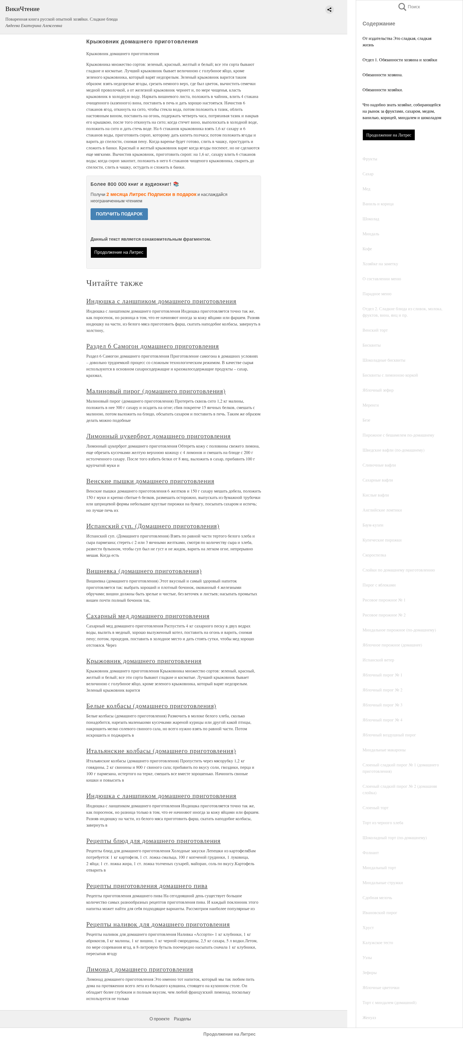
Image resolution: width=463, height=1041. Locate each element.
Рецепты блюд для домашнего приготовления (153, 840)
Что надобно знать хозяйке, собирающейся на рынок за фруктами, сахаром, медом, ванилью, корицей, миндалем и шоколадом (402, 111)
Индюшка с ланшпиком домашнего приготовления (161, 301)
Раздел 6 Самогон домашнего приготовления (152, 346)
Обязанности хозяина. (383, 74)
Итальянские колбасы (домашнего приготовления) (161, 750)
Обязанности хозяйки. (383, 89)
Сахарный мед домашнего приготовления (148, 615)
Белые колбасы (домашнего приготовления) (151, 705)
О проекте (160, 1019)
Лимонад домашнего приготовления (139, 969)
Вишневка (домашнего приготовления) (144, 570)
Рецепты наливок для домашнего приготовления (158, 924)
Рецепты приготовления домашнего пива (147, 885)
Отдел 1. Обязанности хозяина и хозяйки (400, 59)
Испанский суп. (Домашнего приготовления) (152, 525)
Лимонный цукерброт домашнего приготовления (158, 435)
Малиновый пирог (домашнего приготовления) (156, 391)
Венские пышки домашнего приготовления (150, 480)
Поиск (408, 7)
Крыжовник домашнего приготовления (143, 660)
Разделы (182, 1019)
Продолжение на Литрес (388, 135)
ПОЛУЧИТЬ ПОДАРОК (119, 214)
